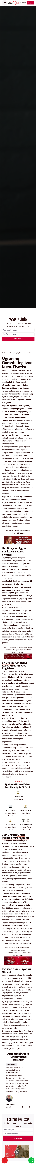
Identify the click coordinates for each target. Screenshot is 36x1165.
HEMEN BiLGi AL (18, 339)
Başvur (30, 3)
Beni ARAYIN (18, 1138)
